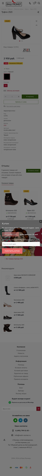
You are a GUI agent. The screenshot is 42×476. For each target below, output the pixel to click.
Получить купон (12, 251)
